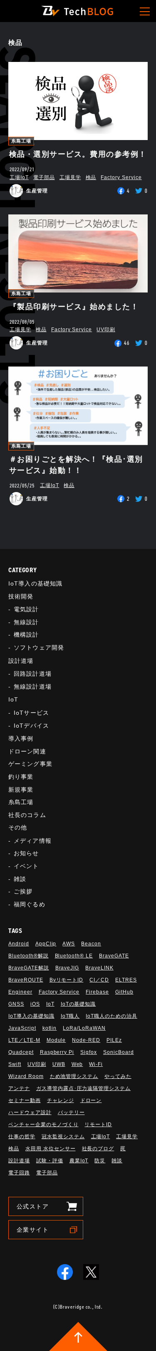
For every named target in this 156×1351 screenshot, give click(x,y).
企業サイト (33, 1229)
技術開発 (20, 596)
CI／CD (99, 979)
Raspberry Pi (57, 1052)
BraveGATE (114, 955)
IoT (13, 699)
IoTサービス (31, 712)
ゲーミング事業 (30, 763)
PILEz (114, 1040)
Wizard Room (26, 1076)
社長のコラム (27, 815)
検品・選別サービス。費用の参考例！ (77, 154)
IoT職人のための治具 (111, 1016)
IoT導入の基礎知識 (35, 583)
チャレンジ (60, 1100)
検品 (91, 177)
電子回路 (19, 1172)
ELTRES (126, 979)
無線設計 (26, 622)
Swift (14, 1064)
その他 (17, 827)
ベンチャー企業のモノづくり (43, 1124)
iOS (35, 1004)
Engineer (20, 991)
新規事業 (20, 789)
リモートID (98, 1124)
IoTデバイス (31, 725)
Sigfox (88, 1052)
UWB (58, 1064)
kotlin (49, 1028)
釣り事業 (20, 776)
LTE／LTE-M (24, 1040)
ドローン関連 (27, 751)
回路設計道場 (33, 673)
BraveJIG (67, 967)
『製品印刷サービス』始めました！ (74, 307)
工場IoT (19, 177)
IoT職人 (70, 1016)
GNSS (16, 1004)
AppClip (46, 943)
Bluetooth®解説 (28, 955)
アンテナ (19, 1088)
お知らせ (26, 853)
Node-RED (86, 1040)
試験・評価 (49, 1160)
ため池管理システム (74, 1076)
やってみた (117, 1076)
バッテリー (71, 1112)
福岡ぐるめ (29, 904)
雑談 (20, 879)
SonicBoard (118, 1052)
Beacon (91, 943)
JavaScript (22, 1028)
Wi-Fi (96, 1064)
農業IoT (79, 1160)
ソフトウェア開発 (39, 647)
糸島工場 (21, 141)
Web (77, 1064)
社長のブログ (98, 1148)
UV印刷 (106, 329)
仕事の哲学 (21, 1136)
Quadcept (21, 1052)
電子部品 (44, 177)
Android (18, 943)
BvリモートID (67, 979)
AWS (68, 943)
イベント (26, 866)
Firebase (97, 991)
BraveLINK (99, 967)
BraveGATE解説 (28, 967)
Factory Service (121, 177)
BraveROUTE (25, 979)
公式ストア (33, 1206)
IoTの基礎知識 (78, 1004)
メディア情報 (33, 840)
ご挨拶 (23, 891)
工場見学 (70, 177)
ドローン (91, 1100)
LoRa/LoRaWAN (84, 1028)
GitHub (124, 991)
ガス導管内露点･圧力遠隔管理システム (83, 1088)
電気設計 (26, 609)
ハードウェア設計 (30, 1112)
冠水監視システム (63, 1136)
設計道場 (20, 660)
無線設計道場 (33, 686)
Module (56, 1040)
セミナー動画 (24, 1100)
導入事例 (20, 738)
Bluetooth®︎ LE (74, 955)
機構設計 (26, 634)
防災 (99, 1160)
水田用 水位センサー (50, 1148)
